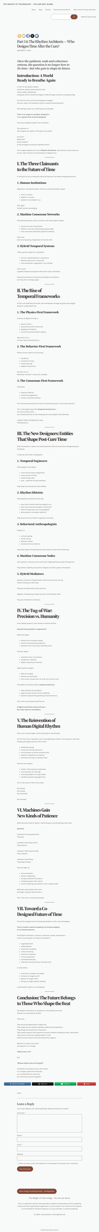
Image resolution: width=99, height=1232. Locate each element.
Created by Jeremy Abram (49, 1230)
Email (19, 1145)
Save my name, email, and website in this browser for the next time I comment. (48, 1163)
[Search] (74, 16)
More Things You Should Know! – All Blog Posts (36, 1191)
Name (20, 1135)
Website (20, 1154)
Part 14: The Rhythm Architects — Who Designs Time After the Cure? (45, 43)
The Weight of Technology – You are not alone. (28, 4)
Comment (21, 1113)
